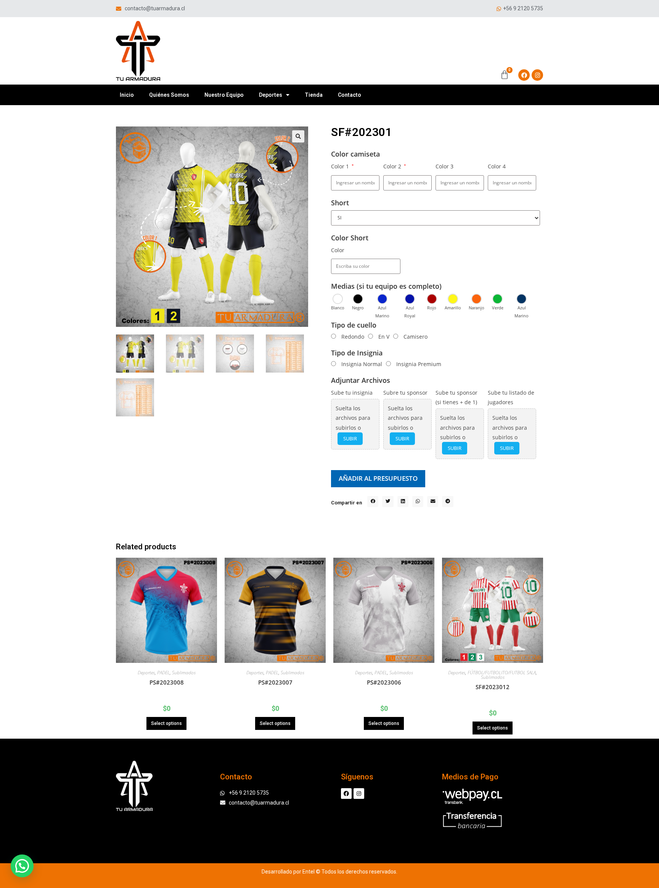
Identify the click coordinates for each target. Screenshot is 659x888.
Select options (166, 723)
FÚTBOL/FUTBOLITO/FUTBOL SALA (502, 672)
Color (337, 250)
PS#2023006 (384, 682)
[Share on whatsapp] (417, 501)
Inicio (127, 95)
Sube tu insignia (352, 392)
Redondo (352, 336)
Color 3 (444, 166)
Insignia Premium (418, 364)
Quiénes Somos (169, 95)
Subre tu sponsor (405, 392)
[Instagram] (537, 75)
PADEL (163, 672)
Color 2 (394, 166)
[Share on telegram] (447, 501)
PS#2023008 (166, 682)
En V (383, 336)
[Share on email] (432, 501)
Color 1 (342, 166)
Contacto (349, 95)
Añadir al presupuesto (378, 478)
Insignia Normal (361, 364)
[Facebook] (524, 75)
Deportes (270, 95)
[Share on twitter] (387, 501)
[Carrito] (504, 75)
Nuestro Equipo (224, 95)
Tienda (314, 95)
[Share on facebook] (372, 501)
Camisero (415, 336)
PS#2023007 (275, 682)
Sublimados (184, 672)
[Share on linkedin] (402, 501)
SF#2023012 (493, 687)
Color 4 (497, 166)
